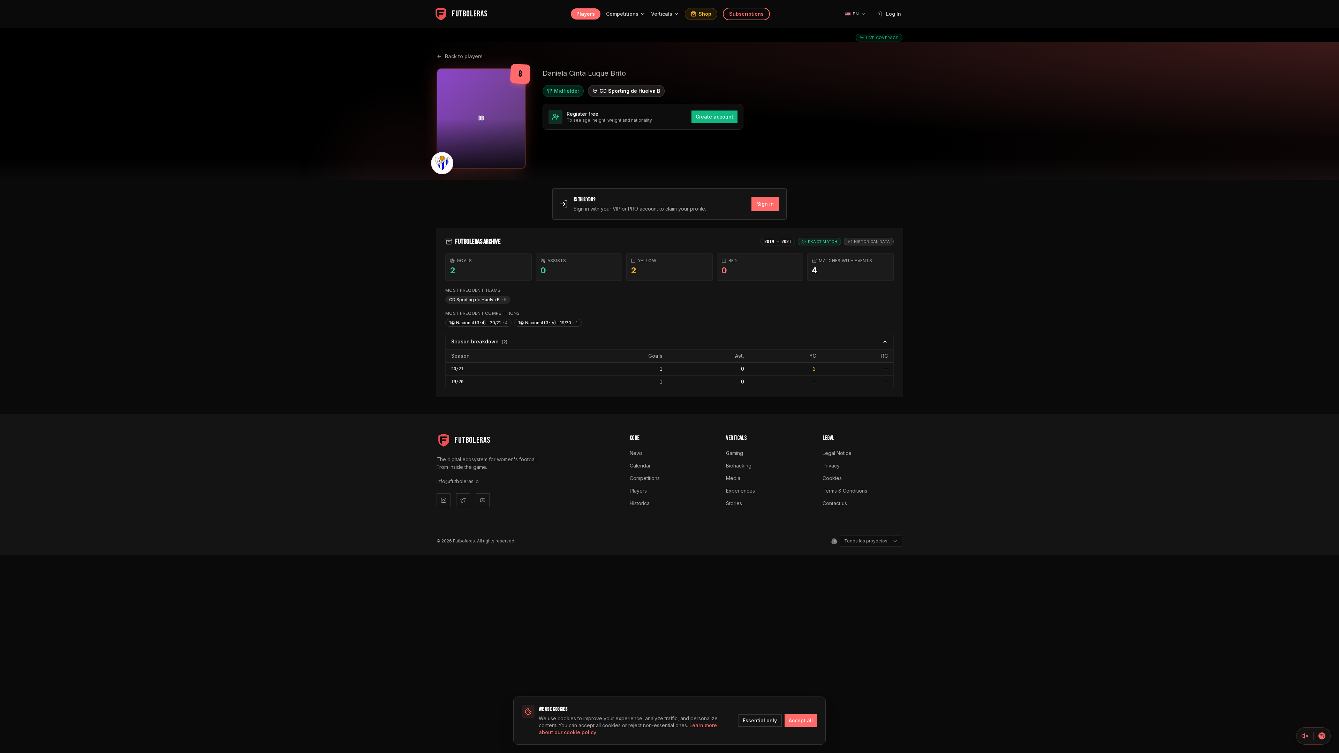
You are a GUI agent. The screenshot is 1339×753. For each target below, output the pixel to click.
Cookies (832, 478)
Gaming (734, 453)
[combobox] (871, 541)
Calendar (640, 466)
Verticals (661, 14)
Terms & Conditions (845, 491)
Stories (734, 503)
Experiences (740, 491)
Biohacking (738, 466)
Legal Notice (837, 453)
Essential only (760, 720)
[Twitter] (463, 500)
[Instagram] (444, 500)
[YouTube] (483, 500)
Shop (704, 14)
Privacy (831, 466)
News (636, 453)
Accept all (801, 720)
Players (585, 14)
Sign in (765, 204)
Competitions (622, 14)
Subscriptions (746, 14)
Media (733, 478)
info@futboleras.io (458, 481)
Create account (714, 117)
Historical (640, 503)
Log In (893, 14)
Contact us (835, 503)
